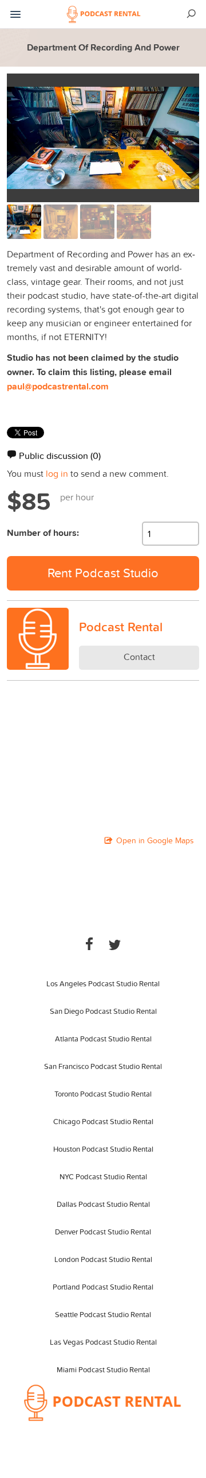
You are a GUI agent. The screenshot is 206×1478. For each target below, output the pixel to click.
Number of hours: (43, 532)
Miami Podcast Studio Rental (103, 1369)
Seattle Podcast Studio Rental (103, 1314)
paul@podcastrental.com (58, 386)
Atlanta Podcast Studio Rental (103, 1038)
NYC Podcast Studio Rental (103, 1176)
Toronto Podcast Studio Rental (103, 1094)
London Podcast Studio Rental (103, 1259)
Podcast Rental (121, 627)
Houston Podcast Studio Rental (103, 1149)
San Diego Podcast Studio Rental (103, 1011)
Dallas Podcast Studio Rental (103, 1204)
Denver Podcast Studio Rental (103, 1231)
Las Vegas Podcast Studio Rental (103, 1342)
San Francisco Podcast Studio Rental (103, 1066)
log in (57, 473)
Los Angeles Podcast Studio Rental (103, 983)
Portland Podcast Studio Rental (103, 1287)
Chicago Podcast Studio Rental (103, 1121)
